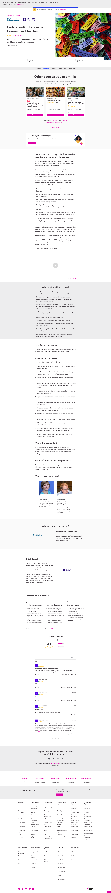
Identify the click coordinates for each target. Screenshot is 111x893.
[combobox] (69, 658)
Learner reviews (62, 68)
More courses (71, 68)
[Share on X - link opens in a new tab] (53, 759)
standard (72, 278)
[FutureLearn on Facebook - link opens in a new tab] (19, 889)
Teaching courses (62, 9)
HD (75, 278)
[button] (35, 114)
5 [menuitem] (55, 738)
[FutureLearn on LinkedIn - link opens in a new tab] (33, 889)
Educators (54, 68)
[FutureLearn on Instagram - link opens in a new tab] (23, 889)
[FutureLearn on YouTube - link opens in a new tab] (30, 889)
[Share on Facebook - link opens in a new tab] (49, 759)
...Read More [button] (38, 731)
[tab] (37, 655)
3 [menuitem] (52, 738)
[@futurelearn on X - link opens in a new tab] (26, 889)
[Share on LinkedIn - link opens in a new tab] (57, 759)
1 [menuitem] (49, 738)
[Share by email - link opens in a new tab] (62, 759)
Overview (38, 68)
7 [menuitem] (58, 738)
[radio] (61, 643)
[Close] (109, 3)
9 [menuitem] (61, 738)
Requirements (46, 68)
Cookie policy (20, 4)
